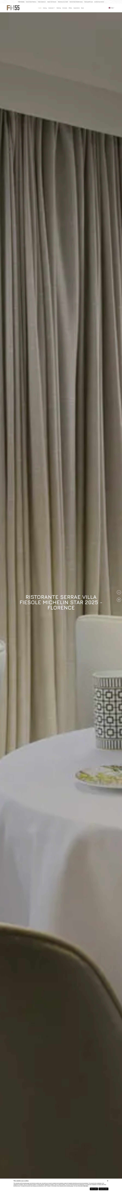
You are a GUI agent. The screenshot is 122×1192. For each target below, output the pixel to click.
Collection (51, 8)
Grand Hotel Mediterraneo (76, 1)
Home (39, 8)
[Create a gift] (119, 600)
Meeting (59, 8)
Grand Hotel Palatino (31, 1)
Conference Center (99, 1)
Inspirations (77, 8)
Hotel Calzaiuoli (42, 1)
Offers (70, 8)
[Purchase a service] (119, 592)
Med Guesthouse (88, 1)
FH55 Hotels (21, 1)
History (45, 8)
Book (82, 8)
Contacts (64, 8)
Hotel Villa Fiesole (51, 1)
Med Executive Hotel (63, 1)
